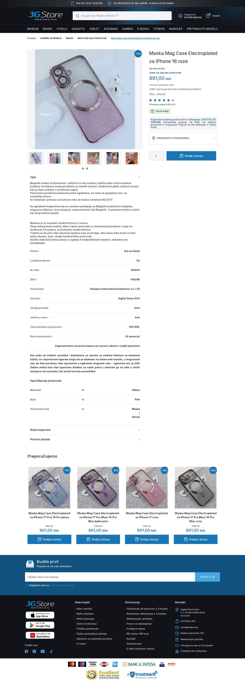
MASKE (69, 38)
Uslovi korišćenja (87, 623)
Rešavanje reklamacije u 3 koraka (146, 613)
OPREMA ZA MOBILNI (50, 38)
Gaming (127, 28)
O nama (81, 643)
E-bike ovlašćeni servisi (140, 648)
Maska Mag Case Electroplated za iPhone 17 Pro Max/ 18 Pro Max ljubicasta (98, 517)
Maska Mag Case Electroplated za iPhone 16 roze (135, 38)
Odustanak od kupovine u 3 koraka (147, 608)
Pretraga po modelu (202, 28)
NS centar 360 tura (138, 633)
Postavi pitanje (40, 439)
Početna (32, 38)
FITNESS (159, 28)
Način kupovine (40, 429)
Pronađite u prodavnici (173, 138)
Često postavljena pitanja (92, 633)
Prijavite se (207, 576)
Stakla (62, 28)
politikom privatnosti (62, 585)
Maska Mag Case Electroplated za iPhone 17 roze (147, 515)
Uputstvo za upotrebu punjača (94, 638)
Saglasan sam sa (51, 585)
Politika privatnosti (87, 628)
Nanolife (175, 28)
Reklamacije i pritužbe (139, 618)
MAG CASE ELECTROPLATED (92, 38)
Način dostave (85, 613)
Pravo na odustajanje (139, 623)
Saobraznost (134, 643)
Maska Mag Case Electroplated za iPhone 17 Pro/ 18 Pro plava (49, 515)
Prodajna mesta (136, 628)
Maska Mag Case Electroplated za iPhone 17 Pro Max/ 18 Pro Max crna (195, 517)
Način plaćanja (85, 618)
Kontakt (131, 638)
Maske (47, 28)
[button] (151, 100)
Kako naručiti (84, 608)
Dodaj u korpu (194, 155)
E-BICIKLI (143, 28)
